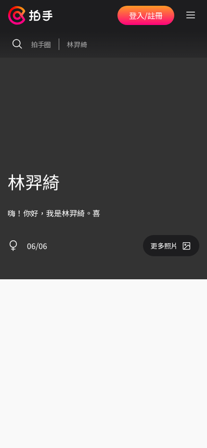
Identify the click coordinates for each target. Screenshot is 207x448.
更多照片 (164, 245)
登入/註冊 (146, 15)
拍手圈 (41, 44)
